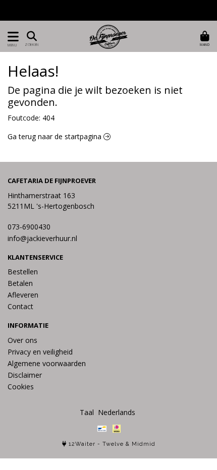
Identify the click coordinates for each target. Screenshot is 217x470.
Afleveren (23, 295)
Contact (20, 306)
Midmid (143, 444)
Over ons (22, 340)
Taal (87, 412)
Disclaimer (25, 375)
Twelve (113, 444)
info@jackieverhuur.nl (42, 238)
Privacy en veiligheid (40, 352)
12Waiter (82, 444)
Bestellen (23, 271)
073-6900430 (29, 226)
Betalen (20, 283)
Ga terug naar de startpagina (55, 136)
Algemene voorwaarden (47, 363)
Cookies (21, 386)
